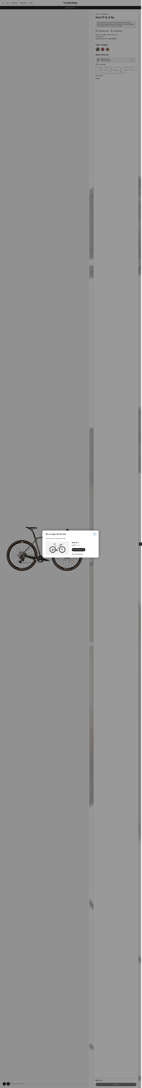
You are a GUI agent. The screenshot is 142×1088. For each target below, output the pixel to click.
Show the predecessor (77, 554)
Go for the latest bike (78, 549)
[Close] (94, 534)
